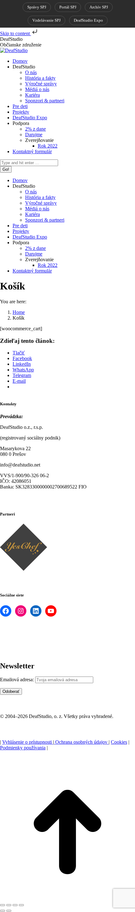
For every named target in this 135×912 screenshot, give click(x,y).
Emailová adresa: (17, 679)
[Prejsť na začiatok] (67, 897)
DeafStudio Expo (88, 20)
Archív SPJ (98, 7)
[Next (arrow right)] (8, 911)
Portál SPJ (67, 7)
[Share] (8, 905)
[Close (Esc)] (2, 905)
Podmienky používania (23, 747)
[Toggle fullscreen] (15, 905)
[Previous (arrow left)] (2, 911)
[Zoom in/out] (21, 905)
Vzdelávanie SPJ (46, 20)
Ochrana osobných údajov (81, 742)
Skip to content (15, 33)
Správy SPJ (36, 7)
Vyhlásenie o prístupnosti (27, 742)
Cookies (119, 742)
